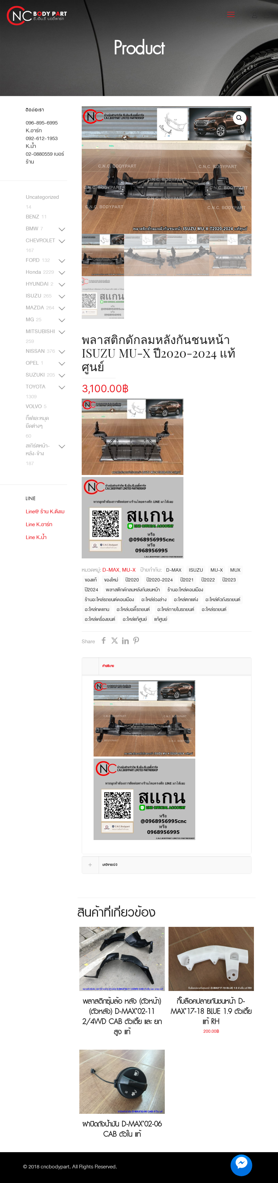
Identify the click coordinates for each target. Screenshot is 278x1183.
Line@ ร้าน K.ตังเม (45, 511)
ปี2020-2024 (159, 580)
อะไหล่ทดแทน (97, 609)
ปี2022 (208, 580)
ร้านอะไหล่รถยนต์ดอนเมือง (109, 600)
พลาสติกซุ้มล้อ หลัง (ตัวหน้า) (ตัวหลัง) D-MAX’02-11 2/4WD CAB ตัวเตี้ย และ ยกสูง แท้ (122, 1016)
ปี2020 (132, 580)
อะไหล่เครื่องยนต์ (100, 619)
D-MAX (110, 570)
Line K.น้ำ (36, 537)
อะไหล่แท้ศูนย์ (135, 619)
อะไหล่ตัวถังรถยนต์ (222, 600)
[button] (239, 118)
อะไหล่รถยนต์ (214, 609)
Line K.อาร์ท (39, 524)
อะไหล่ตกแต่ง (186, 600)
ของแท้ (91, 580)
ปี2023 (229, 580)
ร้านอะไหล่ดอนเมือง (185, 590)
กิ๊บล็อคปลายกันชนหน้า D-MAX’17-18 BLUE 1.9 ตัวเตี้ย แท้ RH (211, 1011)
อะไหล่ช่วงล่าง (153, 600)
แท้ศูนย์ (160, 619)
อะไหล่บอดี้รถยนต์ (133, 609)
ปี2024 (91, 590)
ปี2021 (187, 580)
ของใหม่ (111, 580)
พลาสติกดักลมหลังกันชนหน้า (133, 590)
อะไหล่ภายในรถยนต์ (175, 609)
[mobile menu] (231, 15)
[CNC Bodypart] (37, 15)
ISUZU (196, 570)
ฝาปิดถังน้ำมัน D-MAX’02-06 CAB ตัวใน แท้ (122, 1129)
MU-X (129, 570)
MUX (235, 570)
